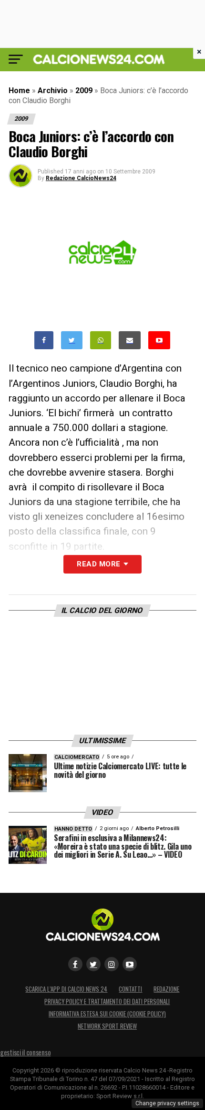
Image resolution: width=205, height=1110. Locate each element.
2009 (83, 90)
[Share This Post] (100, 340)
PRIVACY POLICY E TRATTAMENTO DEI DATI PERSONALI (107, 1001)
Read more (98, 564)
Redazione (166, 989)
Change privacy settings (167, 1103)
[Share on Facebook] (44, 340)
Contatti (130, 989)
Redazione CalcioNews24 (81, 178)
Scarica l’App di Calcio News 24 (66, 989)
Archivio (53, 90)
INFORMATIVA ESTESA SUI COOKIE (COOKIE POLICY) (107, 1013)
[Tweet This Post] (72, 340)
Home (19, 90)
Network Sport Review (107, 1026)
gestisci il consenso (25, 1052)
